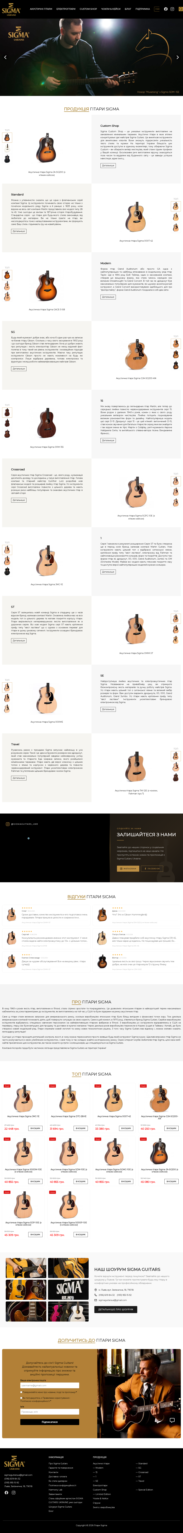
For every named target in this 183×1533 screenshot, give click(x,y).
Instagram (130, 869)
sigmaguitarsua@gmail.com (113, 1300)
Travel (15, 744)
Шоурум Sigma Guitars (60, 1507)
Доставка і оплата (58, 1476)
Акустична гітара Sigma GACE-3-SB (47, 309)
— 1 (94, 1476)
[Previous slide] (5, 57)
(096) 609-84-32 (107, 1295)
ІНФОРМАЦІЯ (56, 1457)
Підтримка (143, 9)
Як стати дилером (58, 1481)
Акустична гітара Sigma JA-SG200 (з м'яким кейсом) (46, 173)
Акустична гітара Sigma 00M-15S (47, 447)
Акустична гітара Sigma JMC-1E (47, 584)
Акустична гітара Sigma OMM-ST (136, 653)
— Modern (98, 1468)
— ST (138, 1476)
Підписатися (50, 1422)
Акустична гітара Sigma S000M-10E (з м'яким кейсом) (23, 1170)
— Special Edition (144, 1489)
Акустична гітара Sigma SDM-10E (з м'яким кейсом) (69, 1170)
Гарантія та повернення (61, 1468)
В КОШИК (35, 1128)
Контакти (53, 1472)
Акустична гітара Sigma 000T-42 (136, 241)
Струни (96, 1503)
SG (13, 332)
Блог (128, 9)
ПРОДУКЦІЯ (100, 1457)
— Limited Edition (102, 1494)
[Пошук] (181, 9)
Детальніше (108, 165)
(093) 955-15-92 (124, 1295)
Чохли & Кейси (111, 9)
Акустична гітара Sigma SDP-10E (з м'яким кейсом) (23, 1223)
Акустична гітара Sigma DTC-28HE (68, 1116)
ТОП (7, 130)
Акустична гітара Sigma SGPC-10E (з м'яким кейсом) (136, 517)
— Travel (140, 1481)
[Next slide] (178, 57)
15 (102, 400)
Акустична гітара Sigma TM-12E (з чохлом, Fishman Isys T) (136, 792)
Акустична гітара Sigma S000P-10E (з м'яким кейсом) (69, 1223)
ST (13, 607)
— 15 (95, 1472)
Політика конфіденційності (62, 1485)
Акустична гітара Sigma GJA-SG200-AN (136, 378)
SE (102, 675)
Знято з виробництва (104, 1507)
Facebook (154, 869)
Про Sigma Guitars (58, 1463)
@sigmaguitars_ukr (24, 824)
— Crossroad (142, 1472)
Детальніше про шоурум (115, 1309)
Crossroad (18, 469)
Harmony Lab (55, 1489)
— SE (95, 1481)
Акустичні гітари (41, 9)
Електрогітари (65, 9)
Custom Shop (88, 9)
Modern (106, 263)
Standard (17, 194)
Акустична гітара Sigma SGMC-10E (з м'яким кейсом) (114, 1170)
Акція (7, 1086)
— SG (138, 1468)
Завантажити (55, 1494)
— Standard (141, 1463)
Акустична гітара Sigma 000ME (47, 722)
